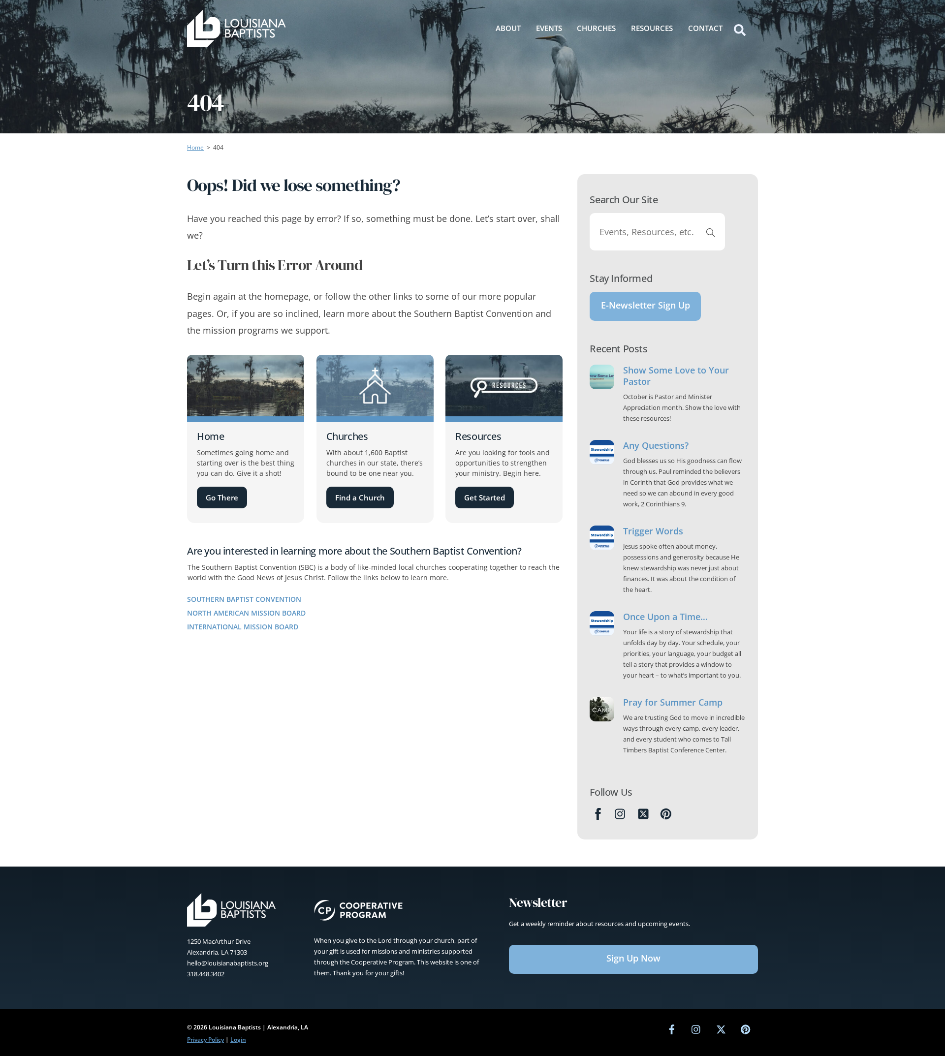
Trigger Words (653, 531)
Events (549, 28)
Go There (222, 497)
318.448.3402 (205, 973)
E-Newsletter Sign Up (645, 305)
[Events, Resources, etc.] (710, 231)
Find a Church (360, 497)
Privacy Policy (205, 1039)
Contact (705, 28)
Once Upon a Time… (665, 616)
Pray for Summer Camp (673, 702)
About (508, 28)
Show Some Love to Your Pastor (676, 376)
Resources (652, 28)
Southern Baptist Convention (244, 599)
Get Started (484, 497)
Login (238, 1039)
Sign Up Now (633, 958)
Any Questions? (656, 445)
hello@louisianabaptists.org (227, 963)
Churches (596, 28)
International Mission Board (242, 626)
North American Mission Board (246, 613)
